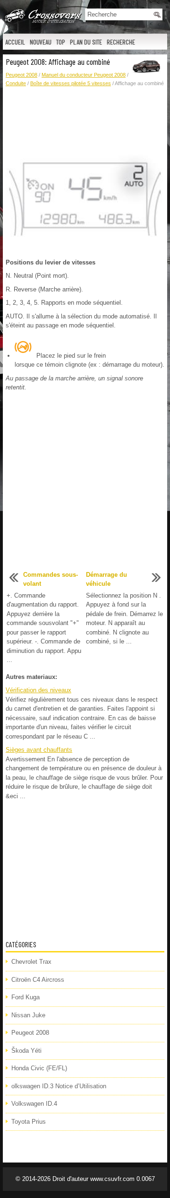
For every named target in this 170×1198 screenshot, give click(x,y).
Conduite (16, 83)
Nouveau (40, 42)
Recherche (121, 42)
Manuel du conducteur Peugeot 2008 (84, 75)
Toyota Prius (28, 1121)
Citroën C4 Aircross (37, 979)
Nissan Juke (28, 1015)
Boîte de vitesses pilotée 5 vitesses (70, 83)
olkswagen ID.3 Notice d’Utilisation (58, 1086)
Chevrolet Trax (31, 961)
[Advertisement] (85, 120)
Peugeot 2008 (21, 75)
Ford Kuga (25, 997)
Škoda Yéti (26, 1050)
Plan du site (86, 42)
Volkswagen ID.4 (34, 1103)
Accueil (15, 42)
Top (60, 42)
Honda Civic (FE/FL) (39, 1068)
